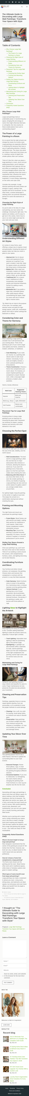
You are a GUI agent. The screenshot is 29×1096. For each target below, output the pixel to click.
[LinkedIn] (22, 2)
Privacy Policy (20, 1088)
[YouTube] (19, 2)
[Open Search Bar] (21, 6)
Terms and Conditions (14, 1090)
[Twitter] (16, 2)
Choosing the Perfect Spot (16, 73)
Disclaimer (12, 1088)
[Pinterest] (12, 2)
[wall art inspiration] (5, 6)
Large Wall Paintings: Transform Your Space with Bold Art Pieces (13, 929)
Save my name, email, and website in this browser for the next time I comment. (15, 976)
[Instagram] (9, 2)
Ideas (13, 608)
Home (6, 1088)
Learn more (6, 1025)
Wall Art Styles (7, 892)
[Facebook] (6, 2)
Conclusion (9, 103)
